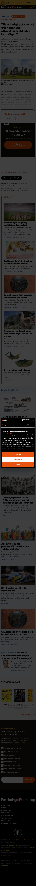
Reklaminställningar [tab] (26, 425)
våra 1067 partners (12, 434)
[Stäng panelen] (33, 420)
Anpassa (17, 459)
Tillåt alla (18, 454)
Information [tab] (14, 425)
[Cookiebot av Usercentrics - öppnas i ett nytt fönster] (22, 420)
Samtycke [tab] (5, 425)
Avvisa (18, 464)
